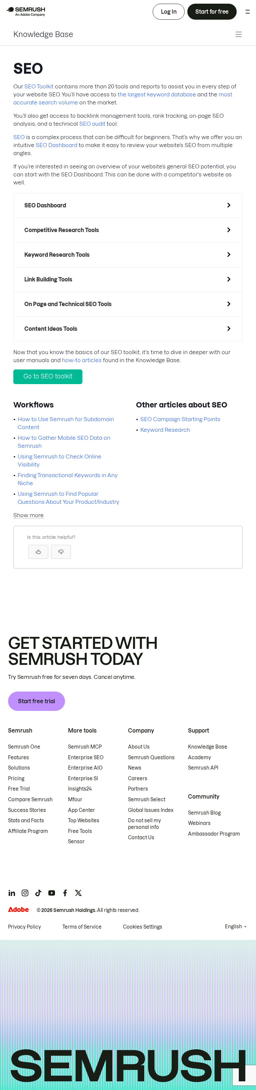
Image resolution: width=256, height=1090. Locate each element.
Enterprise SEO (86, 757)
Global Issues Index (150, 810)
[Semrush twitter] (78, 893)
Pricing (16, 778)
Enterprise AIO (85, 768)
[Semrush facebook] (65, 893)
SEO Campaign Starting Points (180, 419)
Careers (137, 778)
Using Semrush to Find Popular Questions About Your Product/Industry (68, 498)
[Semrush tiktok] (38, 893)
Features (18, 757)
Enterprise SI (83, 778)
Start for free (212, 12)
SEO (19, 137)
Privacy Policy (24, 927)
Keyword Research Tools (57, 255)
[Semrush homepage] (25, 11)
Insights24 (80, 789)
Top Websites (83, 820)
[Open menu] (248, 12)
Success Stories (27, 810)
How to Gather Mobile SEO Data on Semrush (64, 442)
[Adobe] (18, 909)
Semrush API (203, 768)
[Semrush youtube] (51, 893)
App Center (81, 810)
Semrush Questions (151, 757)
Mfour (75, 799)
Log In (168, 12)
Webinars (199, 823)
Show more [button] (28, 515)
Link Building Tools (48, 279)
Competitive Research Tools (61, 230)
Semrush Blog (204, 813)
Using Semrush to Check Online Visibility (59, 460)
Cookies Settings (142, 927)
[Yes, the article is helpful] (38, 552)
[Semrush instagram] (25, 893)
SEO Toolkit (39, 86)
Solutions (19, 768)
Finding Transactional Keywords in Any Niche (68, 479)
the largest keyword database (157, 94)
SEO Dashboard (56, 145)
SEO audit (92, 124)
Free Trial (19, 789)
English (233, 926)
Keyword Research (165, 430)
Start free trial (36, 701)
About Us (139, 747)
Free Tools (80, 831)
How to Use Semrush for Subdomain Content (66, 423)
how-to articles (82, 360)
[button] (61, 552)
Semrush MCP (85, 747)
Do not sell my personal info (144, 824)
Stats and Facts (26, 820)
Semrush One (24, 747)
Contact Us (141, 837)
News (134, 768)
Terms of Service (82, 927)
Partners (138, 789)
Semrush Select (146, 799)
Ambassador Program (214, 834)
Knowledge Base (43, 34)
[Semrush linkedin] (11, 893)
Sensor (76, 841)
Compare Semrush (30, 799)
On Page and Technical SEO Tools (68, 304)
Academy (199, 757)
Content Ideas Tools (50, 329)
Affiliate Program (28, 831)
